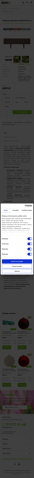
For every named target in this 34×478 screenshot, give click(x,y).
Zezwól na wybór (17, 266)
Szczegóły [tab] (16, 210)
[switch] (29, 243)
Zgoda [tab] (6, 210)
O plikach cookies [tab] (27, 210)
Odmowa (17, 271)
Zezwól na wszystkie (17, 261)
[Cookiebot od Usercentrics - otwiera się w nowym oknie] (25, 206)
